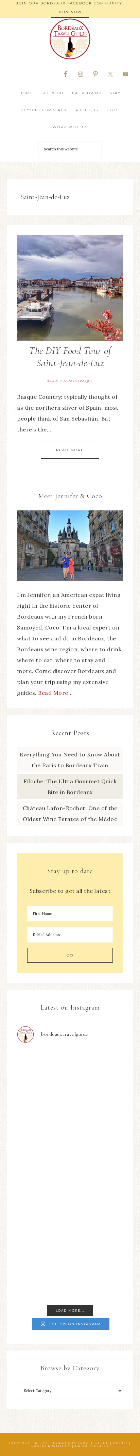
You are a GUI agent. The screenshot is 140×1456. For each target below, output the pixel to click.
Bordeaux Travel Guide (70, 39)
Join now (70, 12)
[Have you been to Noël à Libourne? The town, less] (70, 1269)
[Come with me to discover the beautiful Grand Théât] (70, 1144)
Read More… (55, 692)
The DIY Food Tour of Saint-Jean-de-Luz (70, 356)
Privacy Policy (92, 1446)
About (120, 1443)
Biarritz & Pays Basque (69, 381)
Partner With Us (51, 1446)
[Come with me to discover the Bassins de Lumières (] (70, 1081)
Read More (70, 450)
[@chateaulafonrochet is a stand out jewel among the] (70, 1206)
